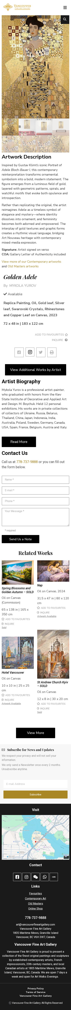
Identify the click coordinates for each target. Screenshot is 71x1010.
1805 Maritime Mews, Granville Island (35, 933)
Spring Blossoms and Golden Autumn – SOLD (18, 590)
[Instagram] (30, 352)
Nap (40, 585)
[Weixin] (35, 877)
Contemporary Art (35, 898)
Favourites (35, 893)
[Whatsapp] (44, 877)
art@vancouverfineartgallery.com (35, 924)
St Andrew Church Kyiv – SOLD (52, 684)
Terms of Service (35, 992)
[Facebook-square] (17, 877)
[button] (65, 7)
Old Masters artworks (23, 266)
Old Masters (35, 903)
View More (35, 733)
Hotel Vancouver (13, 672)
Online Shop (35, 908)
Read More (18, 441)
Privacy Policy (36, 988)
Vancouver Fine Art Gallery (35, 928)
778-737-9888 (27, 462)
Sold (4, 627)
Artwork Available (46, 616)
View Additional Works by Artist (35, 369)
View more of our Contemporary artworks (31, 262)
